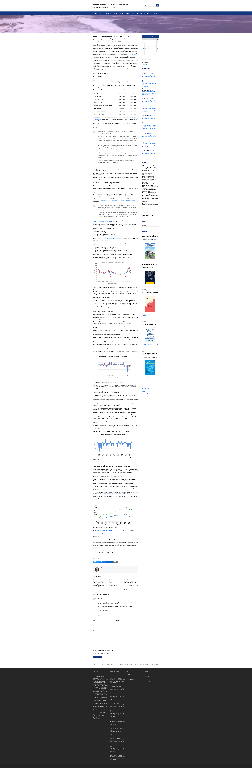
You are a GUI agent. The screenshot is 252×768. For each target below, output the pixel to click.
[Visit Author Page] (97, 569)
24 (143, 50)
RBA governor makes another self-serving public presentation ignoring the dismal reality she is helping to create (150, 204)
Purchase (144, 315)
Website (95, 625)
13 (150, 46)
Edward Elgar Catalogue (147, 344)
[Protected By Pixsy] (145, 65)
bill (104, 41)
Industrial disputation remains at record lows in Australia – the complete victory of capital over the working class (138, 665)
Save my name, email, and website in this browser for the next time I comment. (112, 631)
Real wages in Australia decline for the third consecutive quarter (98, 581)
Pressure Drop (145, 393)
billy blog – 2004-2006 (146, 390)
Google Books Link (150, 377)
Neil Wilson (144, 133)
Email (117, 620)
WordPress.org (130, 682)
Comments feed (130, 679)
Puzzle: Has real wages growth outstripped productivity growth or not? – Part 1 (111, 530)
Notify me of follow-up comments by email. (104, 650)
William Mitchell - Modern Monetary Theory (110, 4)
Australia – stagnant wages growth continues (111, 493)
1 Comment (118, 41)
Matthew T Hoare (145, 81)
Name (95, 620)
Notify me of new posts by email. (102, 653)
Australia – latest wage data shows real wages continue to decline (103, 665)
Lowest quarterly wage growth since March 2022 (114, 127)
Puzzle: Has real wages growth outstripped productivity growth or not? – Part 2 (111, 533)
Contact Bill (146, 676)
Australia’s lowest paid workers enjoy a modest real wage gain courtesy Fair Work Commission (131, 582)
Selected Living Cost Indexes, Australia (111, 238)
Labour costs (110, 41)
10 (143, 46)
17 (143, 48)
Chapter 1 (154, 344)
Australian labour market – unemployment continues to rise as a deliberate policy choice (150, 172)
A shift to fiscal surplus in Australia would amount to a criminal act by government (150, 200)
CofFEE (143, 391)
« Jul (142, 55)
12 (148, 46)
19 (148, 48)
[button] (96, 562)
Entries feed (129, 677)
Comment (95, 634)
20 (150, 48)
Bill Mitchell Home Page (147, 388)
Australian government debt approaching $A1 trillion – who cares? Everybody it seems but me (150, 167)
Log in (128, 674)
